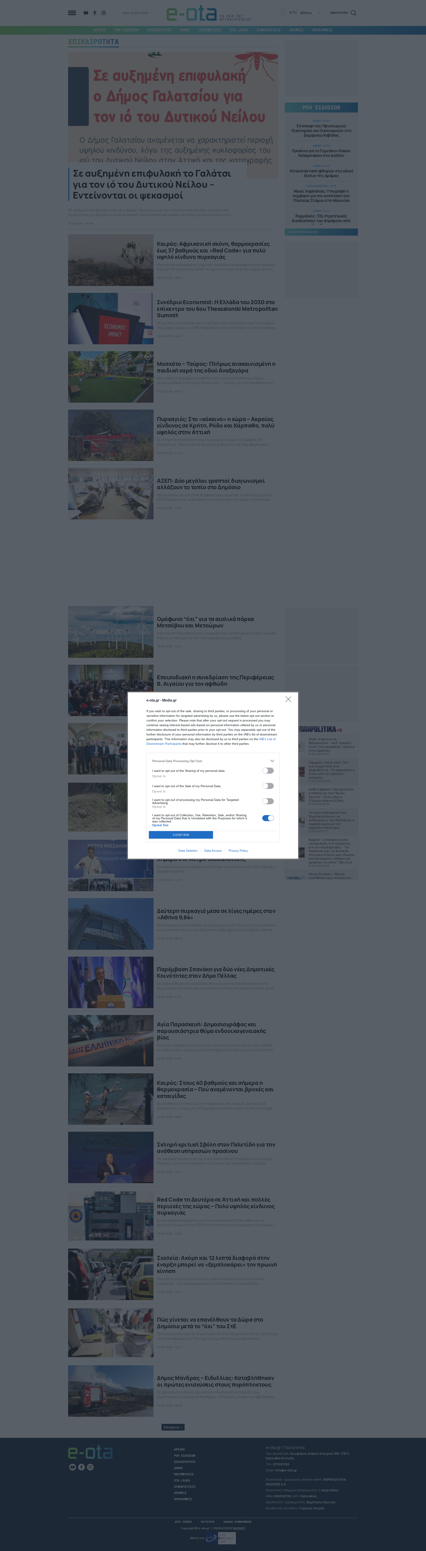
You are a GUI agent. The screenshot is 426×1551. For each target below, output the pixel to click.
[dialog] (213, 775)
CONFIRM (181, 835)
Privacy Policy (238, 850)
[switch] (268, 771)
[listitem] (213, 761)
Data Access (213, 850)
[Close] (290, 700)
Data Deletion (187, 850)
